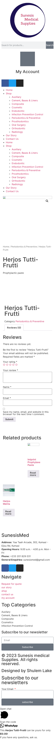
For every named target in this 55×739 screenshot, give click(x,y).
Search (50, 45)
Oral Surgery (19, 124)
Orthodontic (18, 128)
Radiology (17, 131)
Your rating (10, 362)
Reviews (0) (14, 327)
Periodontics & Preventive (26, 117)
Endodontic (18, 110)
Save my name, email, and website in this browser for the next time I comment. (26, 413)
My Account (27, 71)
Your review (10, 370)
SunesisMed (15, 535)
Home (9, 89)
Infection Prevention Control (27, 114)
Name (7, 387)
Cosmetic (17, 107)
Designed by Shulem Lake (26, 670)
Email (7, 398)
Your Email (7, 689)
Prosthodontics (20, 121)
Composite (18, 103)
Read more (33, 473)
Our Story (11, 135)
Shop (9, 93)
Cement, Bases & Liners (25, 100)
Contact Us (12, 138)
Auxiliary (16, 96)
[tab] (14, 328)
